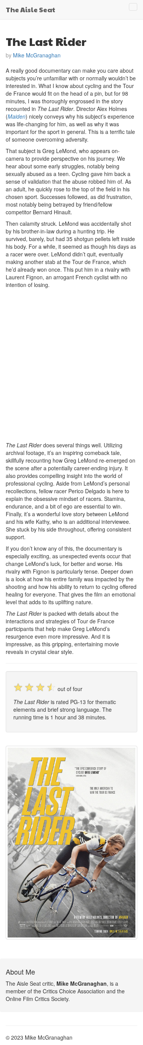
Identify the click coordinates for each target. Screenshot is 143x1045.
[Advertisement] (71, 364)
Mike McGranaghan (37, 55)
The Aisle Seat (30, 9)
